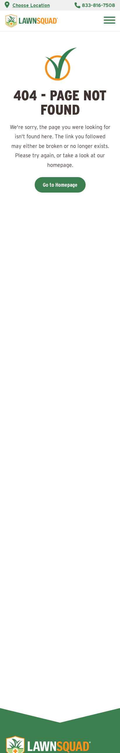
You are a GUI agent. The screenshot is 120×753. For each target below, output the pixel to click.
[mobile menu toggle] (109, 20)
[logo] (32, 20)
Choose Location (31, 5)
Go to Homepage (60, 184)
